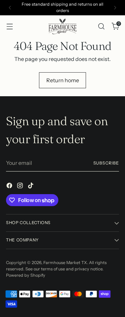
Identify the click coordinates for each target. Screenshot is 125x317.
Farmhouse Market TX (65, 262)
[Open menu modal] (9, 26)
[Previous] (10, 7)
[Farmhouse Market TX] (63, 26)
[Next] (115, 7)
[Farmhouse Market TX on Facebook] (10, 186)
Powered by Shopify (25, 275)
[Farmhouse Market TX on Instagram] (21, 186)
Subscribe (106, 162)
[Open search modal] (101, 26)
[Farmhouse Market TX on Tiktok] (31, 186)
